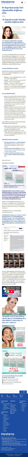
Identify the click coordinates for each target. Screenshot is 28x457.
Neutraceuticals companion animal (6, 419)
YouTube (15, 396)
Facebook (8, 396)
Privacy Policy (23, 408)
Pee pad (4, 431)
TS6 (23, 194)
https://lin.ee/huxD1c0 (7, 384)
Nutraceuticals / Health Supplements (6, 406)
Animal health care (4, 412)
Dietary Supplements (13, 408)
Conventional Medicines (13, 405)
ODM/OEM (12, 401)
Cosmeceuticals (6, 408)
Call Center (21, 396)
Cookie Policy (23, 410)
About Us (23, 404)
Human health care (4, 401)
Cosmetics (14, 410)
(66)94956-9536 (12, 448)
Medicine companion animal (5, 416)
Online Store (24, 403)
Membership (24, 406)
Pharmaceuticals (6, 403)
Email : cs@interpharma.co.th (7, 450)
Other (4, 409)
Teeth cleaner (4, 429)
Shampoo (5, 421)
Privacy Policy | (11, 455)
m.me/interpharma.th (12, 381)
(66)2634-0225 (5, 448)
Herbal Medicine (12, 412)
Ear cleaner (5, 427)
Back (24, 392)
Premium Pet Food (5, 426)
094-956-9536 (14, 379)
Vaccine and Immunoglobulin (6, 423)
